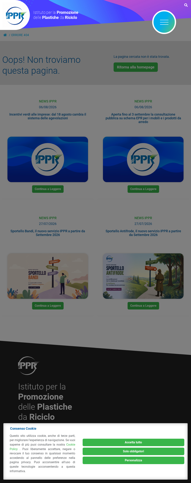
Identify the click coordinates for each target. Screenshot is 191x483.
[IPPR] (15, 15)
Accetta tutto (133, 442)
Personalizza (133, 460)
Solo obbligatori (133, 451)
